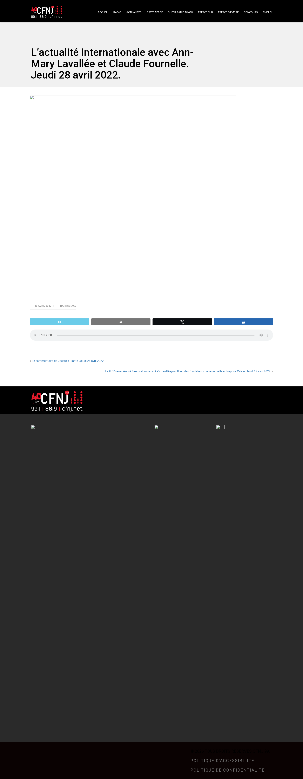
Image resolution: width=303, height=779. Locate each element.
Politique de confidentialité (227, 770)
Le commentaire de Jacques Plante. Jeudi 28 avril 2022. (68, 361)
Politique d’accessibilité (222, 760)
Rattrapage (68, 305)
